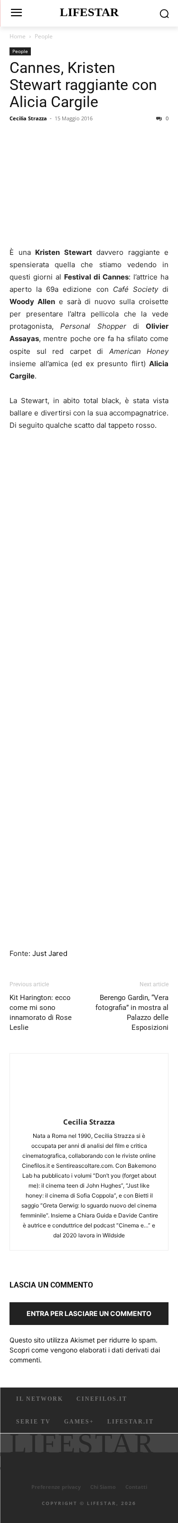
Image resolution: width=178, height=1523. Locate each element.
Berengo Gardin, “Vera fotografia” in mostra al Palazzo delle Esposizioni (132, 1012)
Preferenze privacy (56, 1486)
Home (17, 36)
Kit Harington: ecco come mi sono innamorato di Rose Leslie (40, 1012)
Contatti (136, 1486)
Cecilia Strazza (28, 118)
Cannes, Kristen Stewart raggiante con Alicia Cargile (83, 85)
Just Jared (49, 953)
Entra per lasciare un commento (89, 1313)
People (44, 36)
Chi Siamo (103, 1486)
